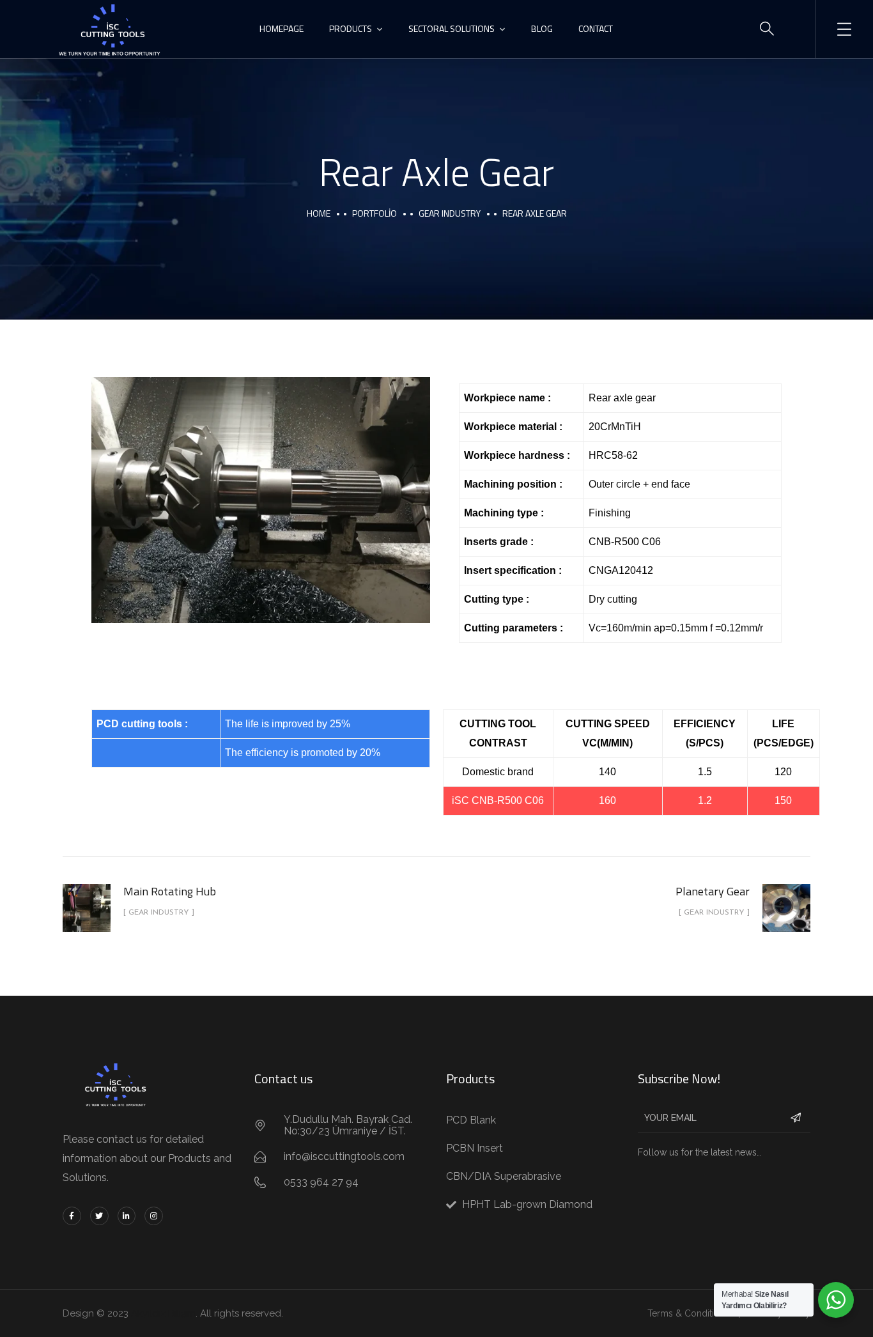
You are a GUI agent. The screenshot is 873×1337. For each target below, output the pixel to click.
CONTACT (595, 28)
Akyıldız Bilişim (163, 1313)
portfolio (374, 213)
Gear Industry (450, 213)
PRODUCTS (350, 28)
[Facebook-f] (72, 1216)
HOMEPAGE (281, 28)
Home (318, 213)
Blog (542, 28)
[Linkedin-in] (127, 1216)
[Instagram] (153, 1216)
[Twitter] (99, 1216)
